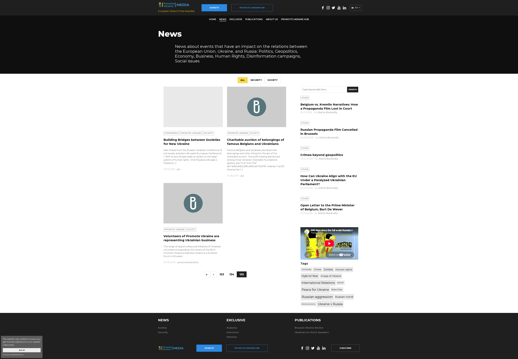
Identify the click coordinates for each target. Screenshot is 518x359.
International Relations (318, 282)
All (243, 80)
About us (272, 19)
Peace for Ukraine (315, 289)
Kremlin (340, 283)
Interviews (232, 332)
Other (304, 98)
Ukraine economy (308, 304)
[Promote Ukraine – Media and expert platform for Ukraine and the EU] (173, 348)
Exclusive (236, 19)
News (222, 19)
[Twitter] (333, 7)
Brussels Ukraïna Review (309, 328)
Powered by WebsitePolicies (13, 355)
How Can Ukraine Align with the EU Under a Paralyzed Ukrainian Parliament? (328, 180)
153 (221, 274)
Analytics (231, 328)
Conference (171, 133)
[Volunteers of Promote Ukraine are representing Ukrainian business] (193, 203)
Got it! (22, 350)
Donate (214, 7)
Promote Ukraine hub (252, 7)
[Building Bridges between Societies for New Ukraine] (193, 107)
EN (356, 7)
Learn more (8, 345)
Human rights (343, 269)
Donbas (328, 269)
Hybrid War (310, 276)
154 (231, 274)
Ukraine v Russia (330, 304)
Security (256, 80)
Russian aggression (317, 297)
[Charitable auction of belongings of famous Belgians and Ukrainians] (256, 107)
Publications (254, 19)
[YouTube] (339, 7)
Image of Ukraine (331, 276)
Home (212, 19)
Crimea (317, 269)
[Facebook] (323, 7)
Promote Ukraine (191, 133)
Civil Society (306, 269)
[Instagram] (328, 7)
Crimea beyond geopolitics (321, 155)
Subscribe (345, 348)
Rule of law (336, 289)
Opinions (231, 337)
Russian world (344, 296)
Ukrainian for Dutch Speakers (312, 332)
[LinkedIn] (344, 7)
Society (272, 80)
